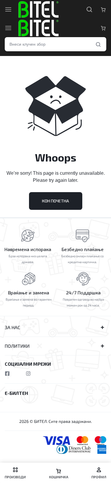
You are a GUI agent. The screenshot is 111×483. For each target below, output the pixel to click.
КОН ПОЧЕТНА (55, 200)
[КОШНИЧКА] (103, 28)
